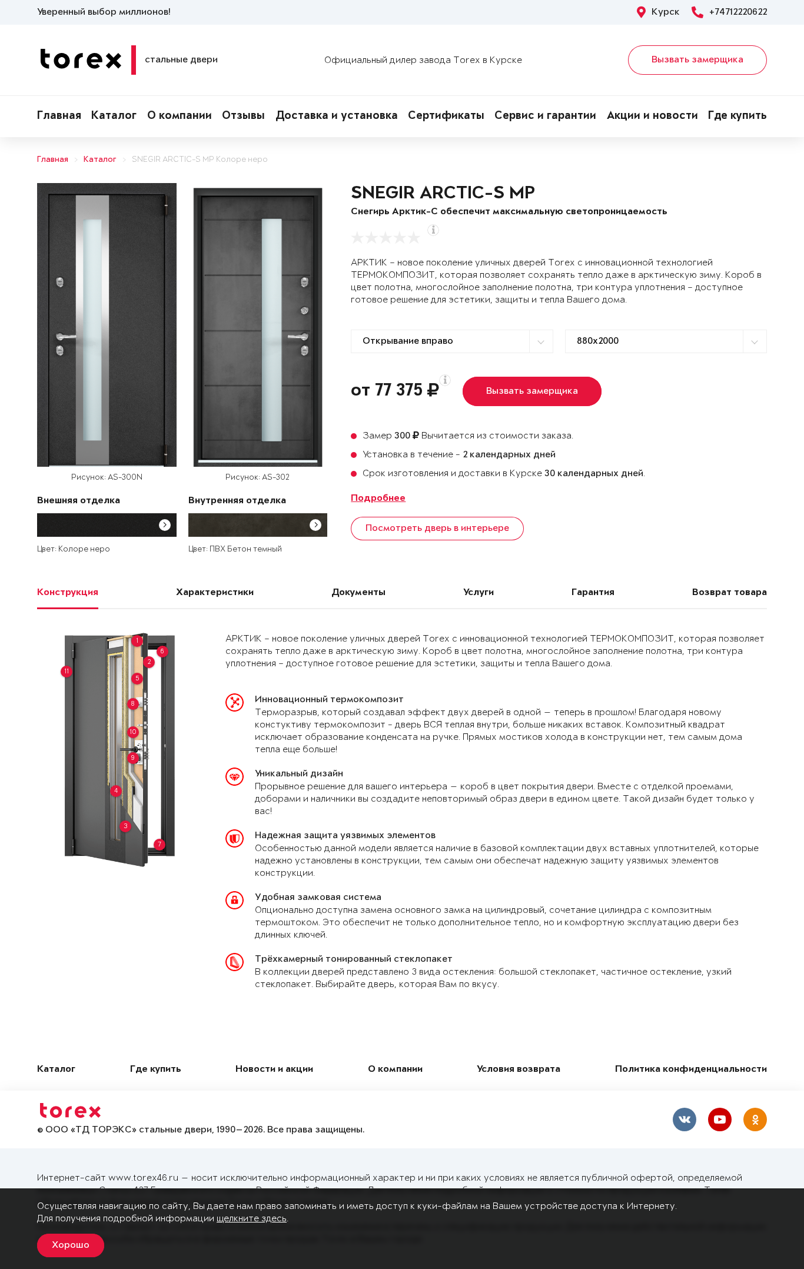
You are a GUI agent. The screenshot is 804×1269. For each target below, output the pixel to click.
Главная (59, 116)
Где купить (737, 116)
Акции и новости (652, 116)
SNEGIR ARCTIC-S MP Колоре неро (200, 159)
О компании (179, 116)
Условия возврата (518, 1070)
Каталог (114, 116)
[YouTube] (720, 1119)
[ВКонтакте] (684, 1119)
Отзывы (243, 116)
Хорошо (70, 1245)
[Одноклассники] (755, 1119)
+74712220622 (738, 12)
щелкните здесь (252, 1219)
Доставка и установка (336, 116)
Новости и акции (274, 1070)
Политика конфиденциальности (691, 1070)
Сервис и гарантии (545, 116)
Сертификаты (446, 116)
